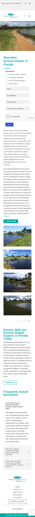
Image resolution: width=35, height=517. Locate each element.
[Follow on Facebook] (25, 3)
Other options (13, 84)
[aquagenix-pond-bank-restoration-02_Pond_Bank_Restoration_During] (18, 292)
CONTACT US (10, 382)
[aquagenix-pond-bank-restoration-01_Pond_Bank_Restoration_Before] (18, 246)
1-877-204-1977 (17, 3)
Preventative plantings (16, 77)
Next (29, 321)
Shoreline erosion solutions (17, 74)
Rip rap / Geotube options (17, 80)
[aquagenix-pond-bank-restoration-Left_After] (18, 315)
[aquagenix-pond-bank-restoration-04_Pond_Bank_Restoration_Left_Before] (18, 269)
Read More (11, 221)
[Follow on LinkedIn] (29, 3)
